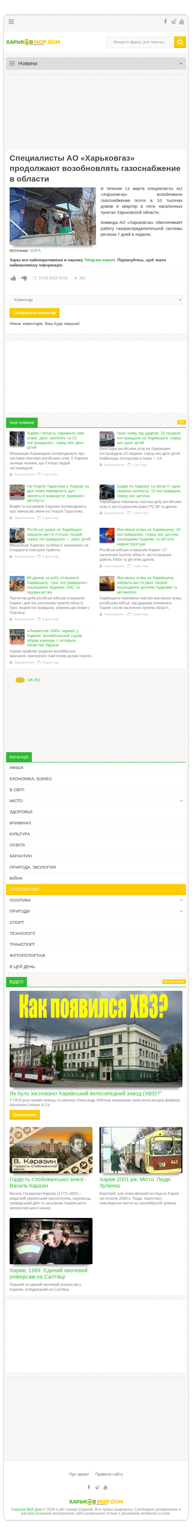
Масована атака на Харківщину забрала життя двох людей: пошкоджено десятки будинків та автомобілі (147, 585)
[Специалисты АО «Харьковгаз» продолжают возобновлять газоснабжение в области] (53, 216)
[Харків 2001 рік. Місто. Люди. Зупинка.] (141, 1150)
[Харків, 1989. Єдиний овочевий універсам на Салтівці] (51, 1241)
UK (20, 680)
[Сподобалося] (13, 278)
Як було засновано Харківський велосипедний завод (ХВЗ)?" (86, 1093)
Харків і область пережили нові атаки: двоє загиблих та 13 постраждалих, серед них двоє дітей (55, 440)
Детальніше (24, 1114)
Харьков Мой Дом (26, 1509)
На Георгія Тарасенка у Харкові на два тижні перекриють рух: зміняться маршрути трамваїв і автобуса (58, 493)
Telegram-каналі (99, 260)
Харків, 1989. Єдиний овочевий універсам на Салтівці (49, 1273)
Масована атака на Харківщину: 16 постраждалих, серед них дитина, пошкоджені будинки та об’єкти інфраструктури (148, 536)
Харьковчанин (24, 474)
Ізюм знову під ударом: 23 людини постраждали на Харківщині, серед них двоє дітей (149, 438)
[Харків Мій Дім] (33, 42)
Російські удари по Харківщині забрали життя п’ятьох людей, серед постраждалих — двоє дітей (59, 534)
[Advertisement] (96, 112)
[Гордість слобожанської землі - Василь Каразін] (51, 1150)
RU (37, 680)
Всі (182, 422)
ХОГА (35, 250)
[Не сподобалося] (24, 278)
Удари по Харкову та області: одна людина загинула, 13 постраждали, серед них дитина (149, 491)
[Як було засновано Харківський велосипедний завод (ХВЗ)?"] (96, 1039)
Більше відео (174, 981)
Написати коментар (37, 312)
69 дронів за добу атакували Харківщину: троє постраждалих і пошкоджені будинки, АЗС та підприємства (57, 585)
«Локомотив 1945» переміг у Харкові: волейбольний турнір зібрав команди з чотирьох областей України (54, 638)
